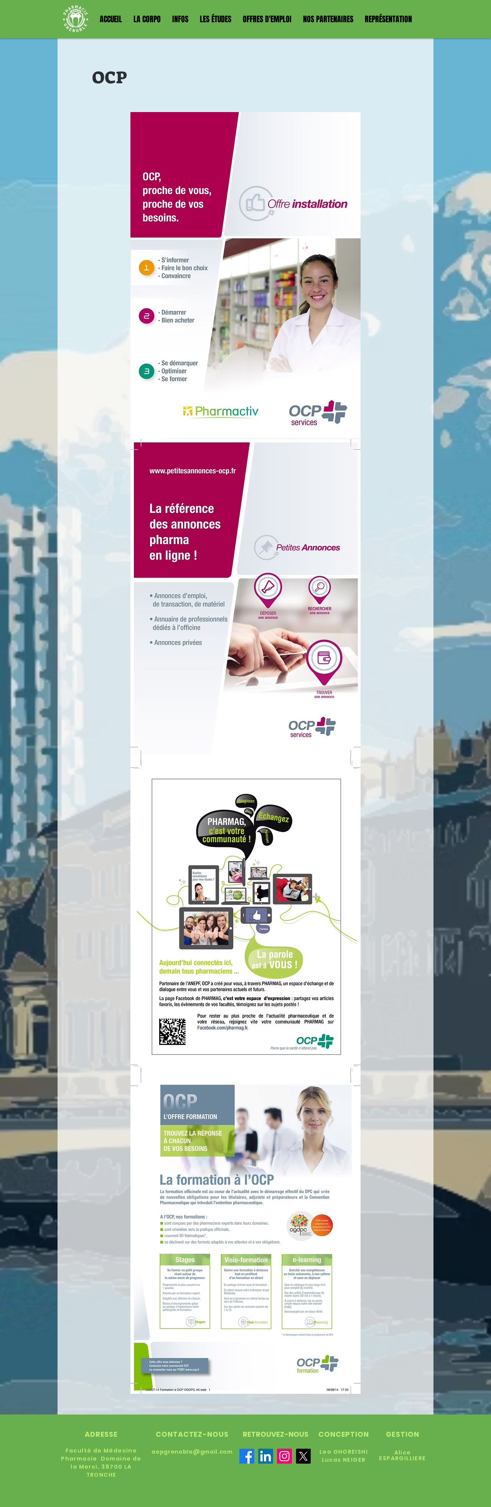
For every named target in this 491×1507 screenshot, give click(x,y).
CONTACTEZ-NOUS (192, 1434)
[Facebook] (246, 1456)
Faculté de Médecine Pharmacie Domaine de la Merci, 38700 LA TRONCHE (101, 1463)
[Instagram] (284, 1456)
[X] (303, 1456)
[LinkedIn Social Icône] (265, 1456)
